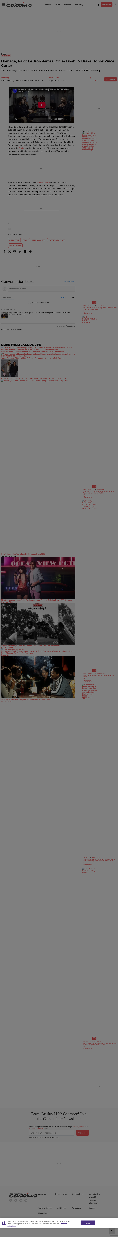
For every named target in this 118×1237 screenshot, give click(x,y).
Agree (88, 1223)
